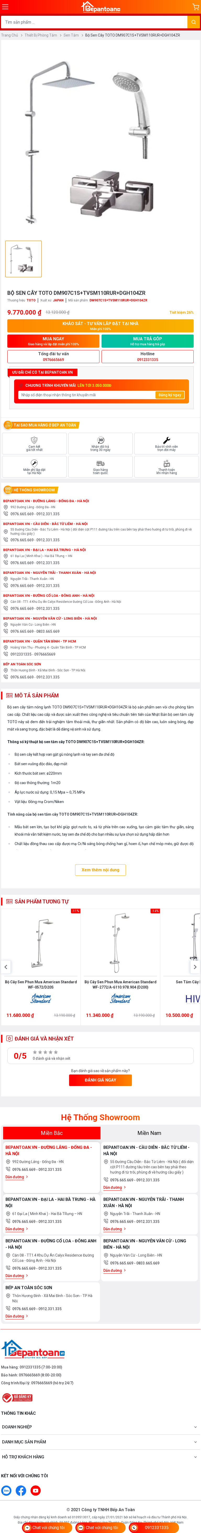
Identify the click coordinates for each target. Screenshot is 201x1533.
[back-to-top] (191, 1500)
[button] (5, 967)
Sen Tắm (72, 35)
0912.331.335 (47, 514)
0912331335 (21, 654)
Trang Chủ (10, 35)
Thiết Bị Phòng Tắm (41, 35)
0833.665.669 (47, 631)
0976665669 (44, 654)
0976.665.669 (22, 514)
